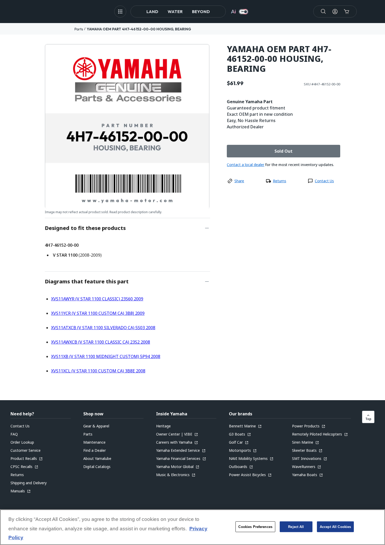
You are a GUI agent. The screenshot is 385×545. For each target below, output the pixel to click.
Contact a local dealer (245, 164)
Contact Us (324, 180)
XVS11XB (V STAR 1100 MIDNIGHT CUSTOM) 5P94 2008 (105, 356)
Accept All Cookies (335, 527)
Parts (78, 29)
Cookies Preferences (255, 527)
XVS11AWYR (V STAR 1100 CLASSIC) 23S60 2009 (97, 299)
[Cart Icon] (346, 11)
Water (175, 11)
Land (152, 11)
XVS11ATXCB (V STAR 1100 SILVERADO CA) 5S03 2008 (103, 328)
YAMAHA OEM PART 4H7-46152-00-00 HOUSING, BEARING (139, 29)
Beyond (201, 11)
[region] (192, 527)
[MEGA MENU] (120, 11)
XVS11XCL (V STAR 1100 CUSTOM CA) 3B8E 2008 (98, 371)
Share (239, 180)
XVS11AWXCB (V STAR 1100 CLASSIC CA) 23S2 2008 (100, 342)
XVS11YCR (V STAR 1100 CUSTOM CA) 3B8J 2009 (98, 313)
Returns (279, 180)
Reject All (296, 527)
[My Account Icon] (335, 11)
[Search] (323, 11)
